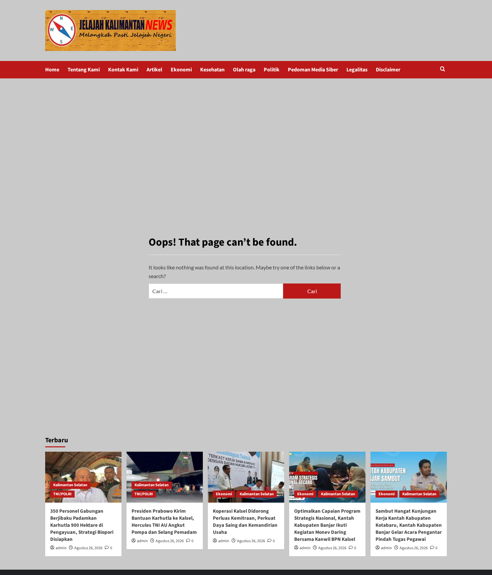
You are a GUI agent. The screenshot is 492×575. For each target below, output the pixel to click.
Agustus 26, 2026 (88, 548)
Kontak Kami (123, 69)
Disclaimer (388, 69)
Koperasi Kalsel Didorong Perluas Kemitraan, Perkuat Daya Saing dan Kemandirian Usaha (245, 522)
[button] (442, 69)
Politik (271, 69)
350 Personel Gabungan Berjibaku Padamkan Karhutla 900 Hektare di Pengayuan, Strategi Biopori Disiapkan (81, 525)
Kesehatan (212, 69)
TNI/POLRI (62, 494)
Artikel (154, 69)
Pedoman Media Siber (313, 69)
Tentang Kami (84, 69)
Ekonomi (181, 69)
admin (61, 548)
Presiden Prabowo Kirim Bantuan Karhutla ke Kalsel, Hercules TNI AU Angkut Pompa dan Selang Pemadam (164, 522)
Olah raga (244, 69)
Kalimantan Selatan (70, 485)
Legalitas (356, 69)
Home (52, 69)
